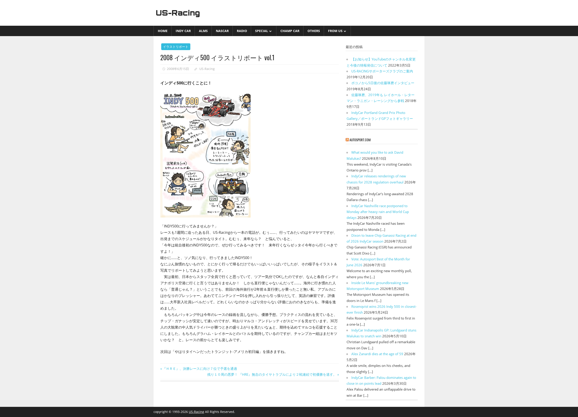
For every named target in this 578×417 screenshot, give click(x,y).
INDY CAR (183, 31)
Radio (242, 31)
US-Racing (178, 12)
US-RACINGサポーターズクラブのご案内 (382, 71)
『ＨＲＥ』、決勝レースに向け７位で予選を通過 (199, 368)
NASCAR (222, 31)
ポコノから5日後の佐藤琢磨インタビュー (382, 83)
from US (335, 31)
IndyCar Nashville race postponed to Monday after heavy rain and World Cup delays (378, 212)
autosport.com (360, 139)
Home (163, 31)
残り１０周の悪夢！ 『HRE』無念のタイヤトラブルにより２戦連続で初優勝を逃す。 (271, 374)
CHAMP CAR (289, 31)
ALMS (203, 31)
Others (314, 31)
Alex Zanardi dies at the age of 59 (377, 354)
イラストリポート (175, 46)
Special (261, 31)
